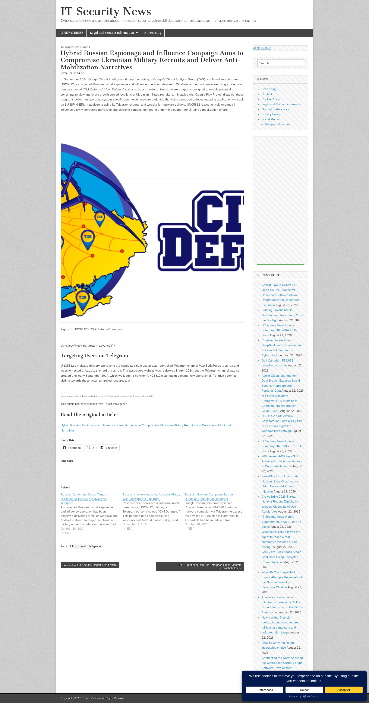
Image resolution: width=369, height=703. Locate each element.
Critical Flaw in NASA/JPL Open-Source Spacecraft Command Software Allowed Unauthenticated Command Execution (281, 295)
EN (62, 47)
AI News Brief (262, 48)
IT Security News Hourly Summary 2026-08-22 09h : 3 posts (282, 521)
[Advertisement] (138, 124)
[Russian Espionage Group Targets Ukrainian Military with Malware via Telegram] (92, 513)
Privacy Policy (271, 114)
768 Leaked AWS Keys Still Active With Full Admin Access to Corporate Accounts (282, 461)
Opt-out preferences (275, 109)
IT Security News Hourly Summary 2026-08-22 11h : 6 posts (281, 330)
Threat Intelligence (77, 47)
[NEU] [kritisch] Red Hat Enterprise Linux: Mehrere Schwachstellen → (210, 566)
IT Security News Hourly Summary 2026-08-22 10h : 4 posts (282, 446)
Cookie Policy (271, 99)
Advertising (152, 33)
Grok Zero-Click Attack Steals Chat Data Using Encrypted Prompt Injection (281, 557)
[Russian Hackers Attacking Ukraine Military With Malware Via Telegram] (153, 511)
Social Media (270, 119)
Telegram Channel (277, 124)
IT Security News (106, 11)
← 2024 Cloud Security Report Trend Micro (90, 564)
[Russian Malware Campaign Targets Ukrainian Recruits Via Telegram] (216, 511)
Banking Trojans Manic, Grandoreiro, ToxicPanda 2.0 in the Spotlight (283, 315)
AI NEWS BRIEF (71, 33)
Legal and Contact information (112, 33)
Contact (267, 94)
